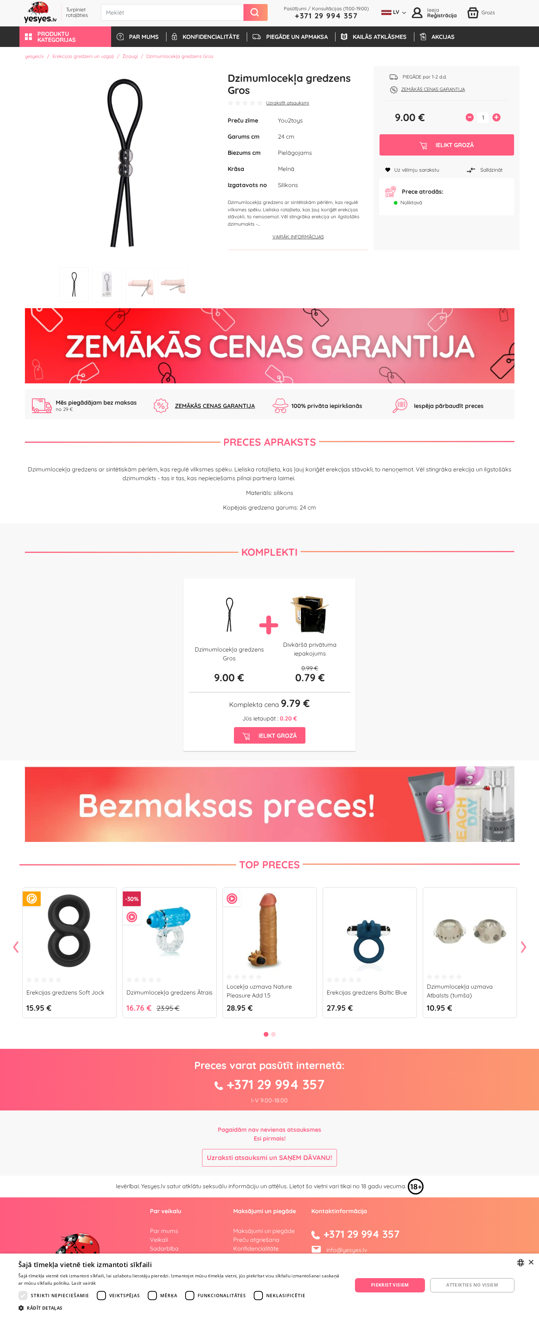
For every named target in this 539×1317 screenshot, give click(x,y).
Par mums (164, 1230)
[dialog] (269, 1285)
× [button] (531, 1262)
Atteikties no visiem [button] (472, 1285)
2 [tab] (107, 284)
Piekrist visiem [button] (390, 1285)
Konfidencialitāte (256, 1248)
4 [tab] (173, 284)
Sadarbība (164, 1248)
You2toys (290, 120)
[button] (65, 36)
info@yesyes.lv (346, 1250)
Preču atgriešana (256, 1239)
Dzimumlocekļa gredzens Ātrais (169, 992)
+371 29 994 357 (326, 15)
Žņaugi (130, 56)
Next (523, 947)
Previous (15, 947)
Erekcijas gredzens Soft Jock (65, 992)
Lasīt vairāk (84, 1283)
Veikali (159, 1239)
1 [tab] (74, 284)
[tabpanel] (124, 165)
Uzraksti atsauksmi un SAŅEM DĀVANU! (269, 1157)
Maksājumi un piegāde (264, 1230)
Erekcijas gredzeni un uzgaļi (83, 56)
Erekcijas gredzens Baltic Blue (367, 992)
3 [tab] (140, 284)
